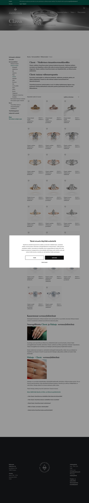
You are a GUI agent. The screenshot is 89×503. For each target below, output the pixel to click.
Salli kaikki (54, 257)
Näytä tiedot (44, 262)
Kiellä (34, 257)
